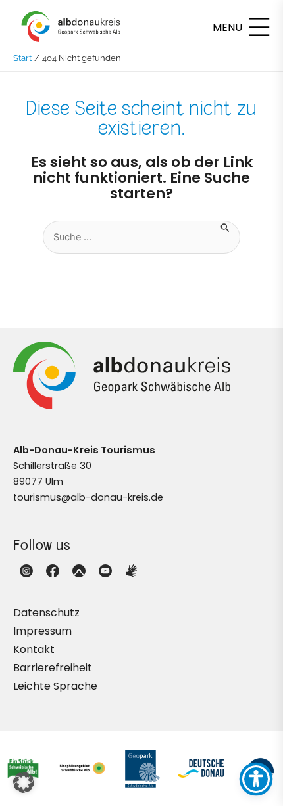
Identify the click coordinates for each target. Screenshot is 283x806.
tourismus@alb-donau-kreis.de (88, 497)
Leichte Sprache (55, 686)
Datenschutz (46, 612)
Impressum (42, 630)
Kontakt (34, 649)
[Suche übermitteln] (225, 227)
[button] (23, 782)
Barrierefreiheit (52, 667)
